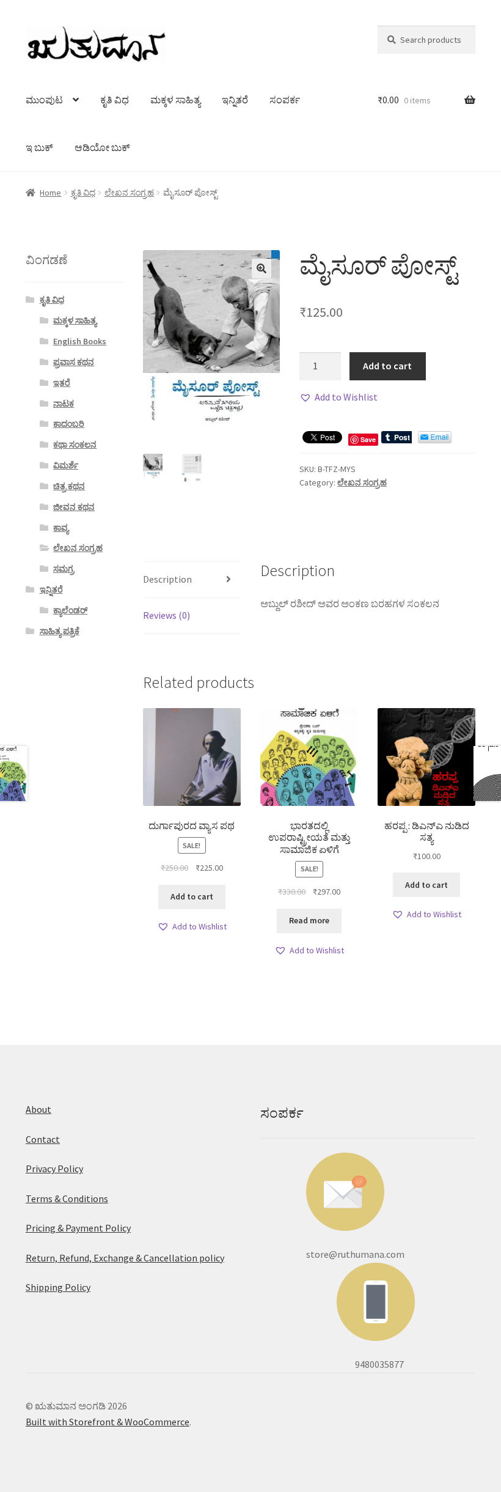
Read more (309, 920)
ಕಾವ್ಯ (60, 527)
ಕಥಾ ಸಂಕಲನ (75, 444)
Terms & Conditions (67, 1198)
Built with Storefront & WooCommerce (107, 1422)
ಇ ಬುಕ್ (39, 147)
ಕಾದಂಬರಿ (68, 423)
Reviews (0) (166, 615)
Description (167, 579)
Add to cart (387, 366)
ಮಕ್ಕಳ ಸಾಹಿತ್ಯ (175, 100)
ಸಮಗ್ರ (63, 568)
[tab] (192, 580)
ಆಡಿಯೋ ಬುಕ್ (102, 147)
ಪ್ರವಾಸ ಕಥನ (73, 361)
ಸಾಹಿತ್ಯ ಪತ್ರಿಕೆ (59, 631)
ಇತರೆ (61, 382)
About (38, 1109)
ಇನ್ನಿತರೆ (235, 100)
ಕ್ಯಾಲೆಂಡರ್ (70, 610)
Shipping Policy (58, 1287)
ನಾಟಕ (63, 403)
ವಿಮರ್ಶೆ (65, 465)
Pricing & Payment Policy (78, 1228)
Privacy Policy (54, 1168)
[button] (338, 397)
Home (50, 192)
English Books (79, 341)
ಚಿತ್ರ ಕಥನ (69, 486)
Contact (43, 1139)
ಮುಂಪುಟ (44, 100)
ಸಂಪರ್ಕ (284, 100)
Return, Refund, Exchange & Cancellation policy (125, 1258)
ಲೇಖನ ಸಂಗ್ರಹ (129, 192)
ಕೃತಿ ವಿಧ (114, 100)
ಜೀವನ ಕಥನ (74, 506)
